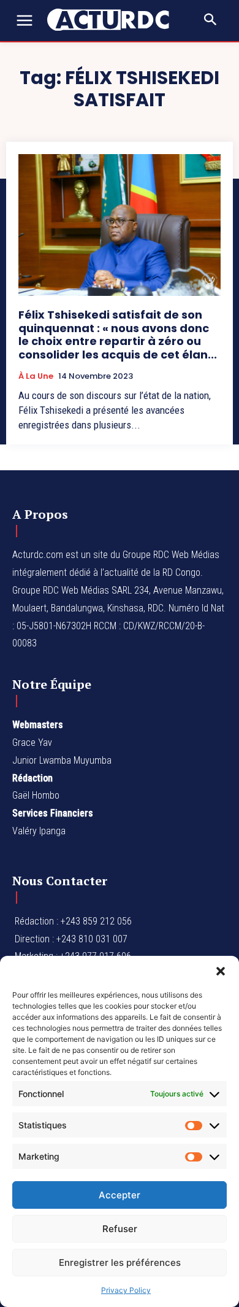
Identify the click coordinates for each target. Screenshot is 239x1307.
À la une (35, 376)
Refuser (119, 1229)
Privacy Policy (126, 1290)
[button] (220, 971)
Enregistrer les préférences (120, 1262)
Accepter (119, 1195)
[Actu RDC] (115, 20)
